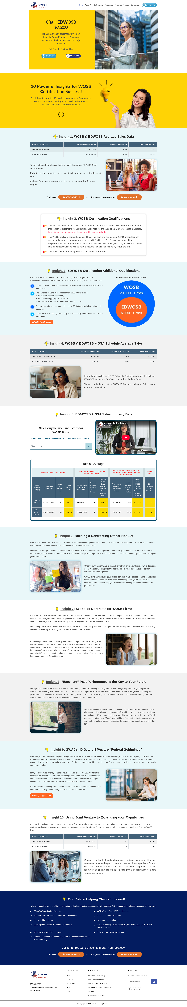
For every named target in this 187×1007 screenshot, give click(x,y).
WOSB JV (91, 991)
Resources (109, 5)
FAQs (68, 991)
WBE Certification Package (96, 979)
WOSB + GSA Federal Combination (99, 987)
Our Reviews (71, 983)
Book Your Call (129, 197)
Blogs (68, 987)
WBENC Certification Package (97, 983)
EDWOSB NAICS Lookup (42, 322)
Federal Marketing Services (96, 995)
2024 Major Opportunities (41, 796)
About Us (88, 5)
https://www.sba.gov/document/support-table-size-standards (77, 232)
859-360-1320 (72, 197)
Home (80, 5)
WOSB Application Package (97, 976)
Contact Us (135, 5)
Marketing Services (122, 5)
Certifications (98, 5)
